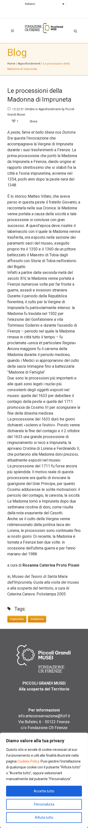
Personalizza (44, 804)
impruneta (17, 619)
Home (11, 63)
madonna (37, 619)
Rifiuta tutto (44, 817)
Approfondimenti (29, 63)
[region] (44, 780)
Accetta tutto (44, 791)
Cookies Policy (28, 761)
